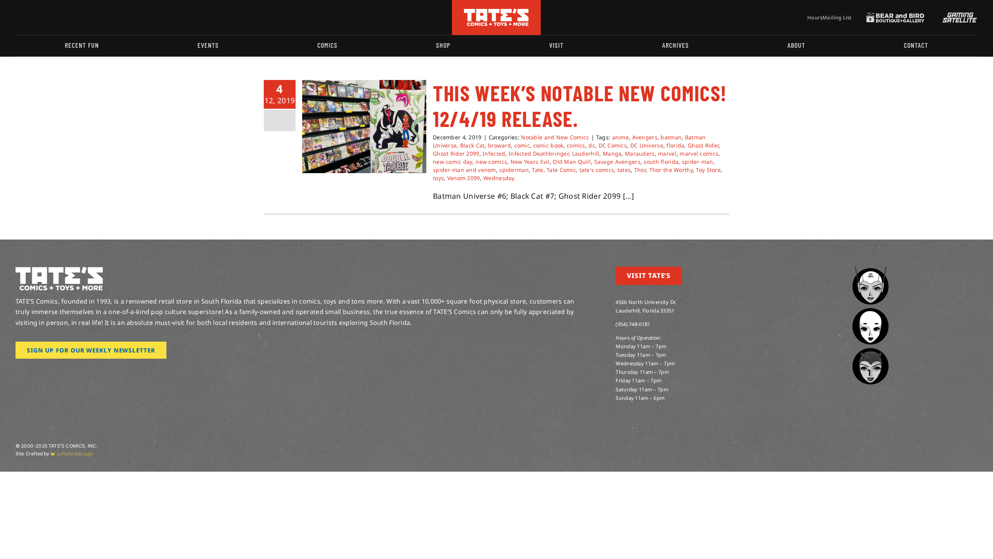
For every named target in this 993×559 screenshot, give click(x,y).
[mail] (80, 17)
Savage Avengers (617, 161)
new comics (491, 161)
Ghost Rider (703, 145)
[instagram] (18, 17)
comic (522, 145)
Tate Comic (561, 170)
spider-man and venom (464, 170)
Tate (537, 170)
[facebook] (30, 17)
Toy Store (708, 170)
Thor (640, 170)
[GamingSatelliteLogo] (958, 16)
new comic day (452, 161)
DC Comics (613, 145)
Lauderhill (586, 153)
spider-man (697, 161)
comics (576, 145)
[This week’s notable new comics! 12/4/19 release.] (364, 126)
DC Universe (646, 145)
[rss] (68, 17)
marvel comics (699, 153)
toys (438, 178)
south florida (661, 161)
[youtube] (43, 17)
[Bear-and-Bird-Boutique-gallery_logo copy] (895, 16)
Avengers (644, 137)
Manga (612, 153)
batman (671, 137)
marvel (667, 153)
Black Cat (472, 145)
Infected (494, 153)
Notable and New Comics (555, 137)
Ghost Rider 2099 (456, 153)
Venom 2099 (463, 178)
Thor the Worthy (671, 170)
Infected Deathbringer (539, 153)
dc (591, 145)
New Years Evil (530, 161)
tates (624, 170)
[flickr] (55, 17)
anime (620, 137)
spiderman (514, 170)
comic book (548, 145)
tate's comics (597, 170)
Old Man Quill (572, 161)
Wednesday (499, 178)
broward (499, 145)
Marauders (640, 153)
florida (675, 145)
